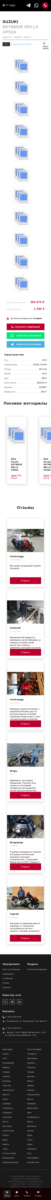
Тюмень (30, 1086)
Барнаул (6, 1067)
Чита (5, 1058)
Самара (30, 1072)
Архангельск (32, 1108)
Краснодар (7, 1049)
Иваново (31, 1077)
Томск (30, 1140)
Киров (30, 1144)
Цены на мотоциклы (11, 969)
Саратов (30, 1090)
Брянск (30, 1099)
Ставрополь (8, 1108)
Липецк (30, 1131)
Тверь (5, 1149)
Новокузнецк (8, 1090)
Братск (30, 1122)
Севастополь (8, 1131)
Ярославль (32, 1126)
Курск (29, 1135)
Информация (8, 974)
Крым (5, 1140)
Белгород (7, 1081)
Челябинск (32, 1054)
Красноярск (32, 1058)
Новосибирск (33, 1158)
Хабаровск (32, 1149)
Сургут (5, 1099)
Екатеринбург (8, 1063)
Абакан (30, 1081)
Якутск (5, 1122)
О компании (8, 978)
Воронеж (31, 1063)
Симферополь (33, 1117)
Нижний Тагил (33, 1162)
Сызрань (6, 1072)
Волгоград (7, 1126)
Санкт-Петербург (34, 1049)
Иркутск (6, 1095)
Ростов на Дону (9, 1153)
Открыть (25, 580)
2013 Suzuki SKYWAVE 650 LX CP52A (16, 464)
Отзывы (6, 983)
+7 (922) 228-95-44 (13, 1017)
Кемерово (31, 1104)
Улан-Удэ (7, 1086)
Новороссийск (33, 1095)
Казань (6, 1054)
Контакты (7, 988)
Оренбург (7, 1104)
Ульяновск (7, 1117)
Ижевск (6, 1144)
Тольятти (6, 1077)
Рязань (6, 1135)
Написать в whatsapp (29, 336)
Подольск (31, 1067)
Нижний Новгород (10, 1162)
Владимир (7, 1113)
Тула (29, 1153)
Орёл (29, 1113)
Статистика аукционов (37, 969)
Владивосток (8, 1158)
